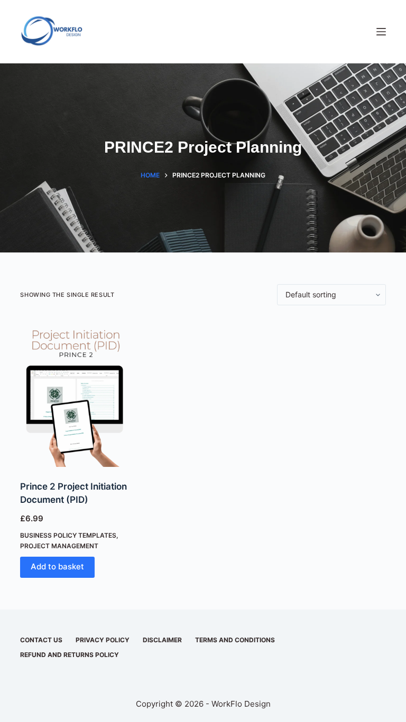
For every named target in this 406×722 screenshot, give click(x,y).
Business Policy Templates (68, 535)
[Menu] (381, 31)
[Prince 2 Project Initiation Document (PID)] (75, 392)
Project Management (59, 546)
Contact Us (41, 640)
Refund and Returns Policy (69, 655)
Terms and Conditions (235, 640)
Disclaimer (162, 640)
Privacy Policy (103, 640)
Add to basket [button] (57, 566)
